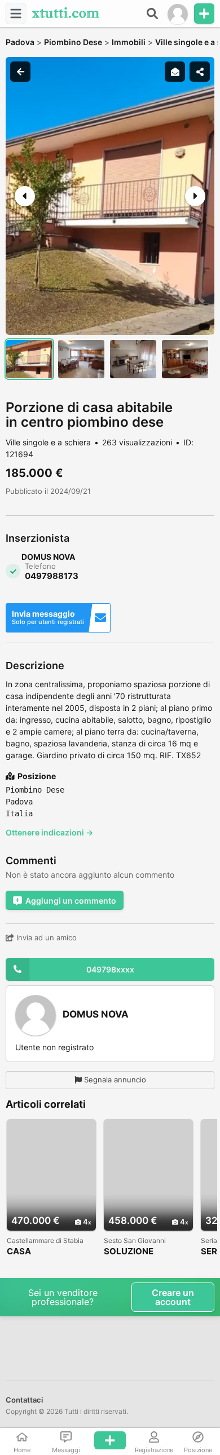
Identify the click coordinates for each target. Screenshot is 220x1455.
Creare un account (173, 1297)
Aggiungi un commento (70, 900)
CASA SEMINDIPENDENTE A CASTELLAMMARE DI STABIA (51, 1252)
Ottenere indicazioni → (49, 832)
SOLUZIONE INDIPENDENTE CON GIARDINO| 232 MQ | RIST (146, 1252)
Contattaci (24, 1399)
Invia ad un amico (45, 937)
